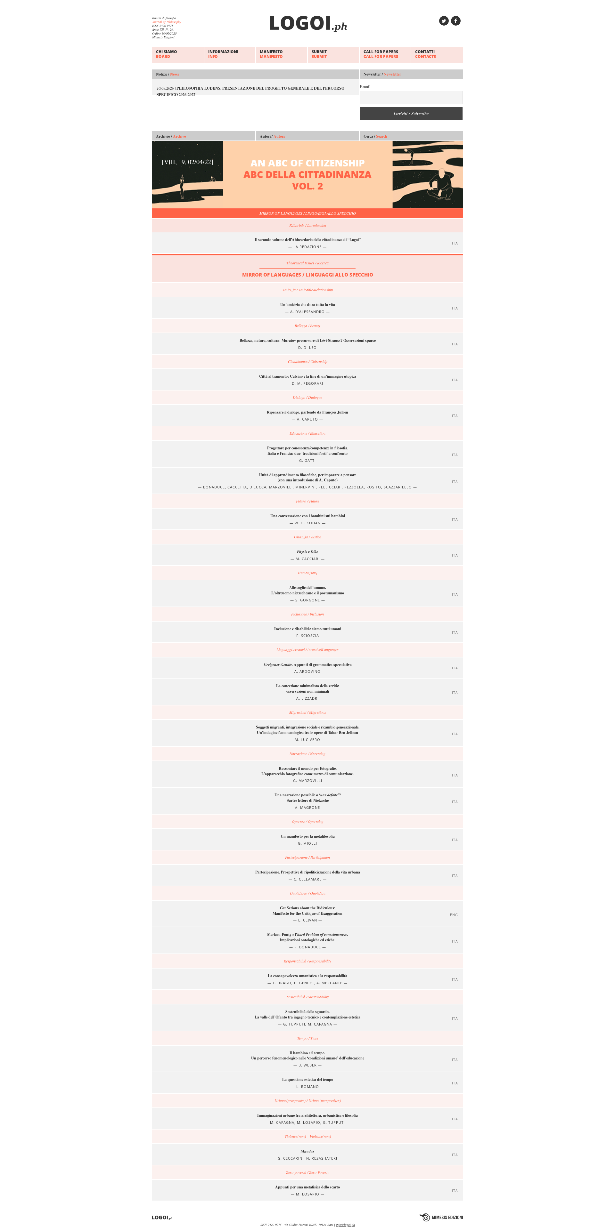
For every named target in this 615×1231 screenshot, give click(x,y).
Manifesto (271, 54)
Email (365, 87)
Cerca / (375, 136)
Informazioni (223, 54)
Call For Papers (381, 54)
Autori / (272, 136)
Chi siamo (166, 54)
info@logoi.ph (345, 1224)
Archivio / (171, 136)
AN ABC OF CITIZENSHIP (267, 174)
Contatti (425, 54)
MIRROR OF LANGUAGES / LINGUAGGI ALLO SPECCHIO (307, 213)
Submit (319, 54)
